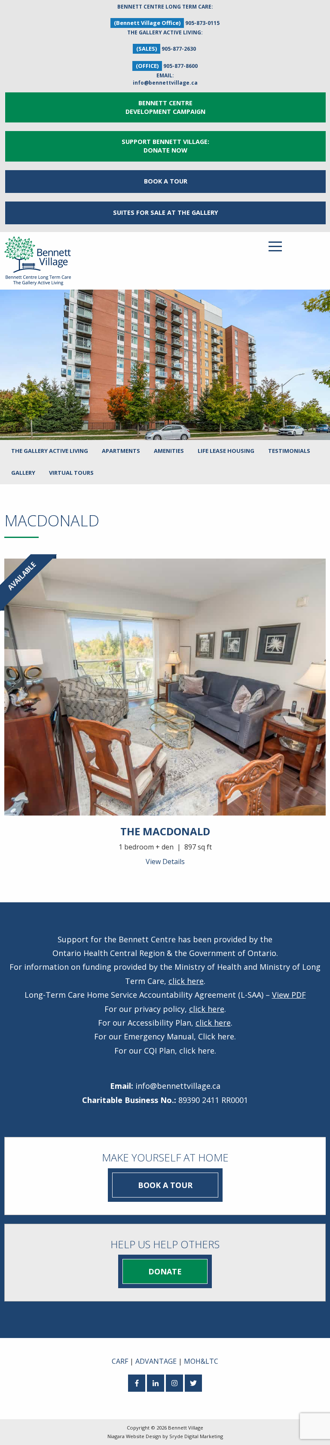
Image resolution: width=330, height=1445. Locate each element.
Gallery (23, 473)
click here (186, 981)
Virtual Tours (71, 473)
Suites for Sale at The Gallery (165, 212)
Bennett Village (185, 1427)
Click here (216, 1036)
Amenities (169, 451)
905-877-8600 (180, 66)
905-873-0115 (202, 23)
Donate (165, 1271)
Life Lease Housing (226, 451)
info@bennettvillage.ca (165, 82)
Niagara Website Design (134, 1436)
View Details (165, 861)
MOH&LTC (201, 1361)
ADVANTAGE (156, 1361)
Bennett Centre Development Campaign (165, 107)
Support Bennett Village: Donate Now (165, 145)
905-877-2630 (179, 48)
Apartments (121, 451)
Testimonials (289, 451)
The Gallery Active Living (49, 451)
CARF (120, 1361)
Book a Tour (165, 181)
